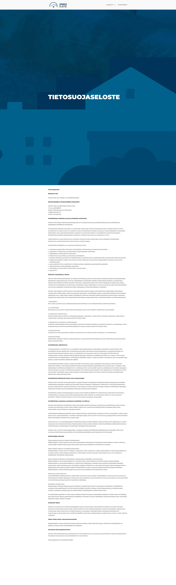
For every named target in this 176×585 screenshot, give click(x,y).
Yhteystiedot (122, 5)
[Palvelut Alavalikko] (114, 4)
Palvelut (110, 5)
